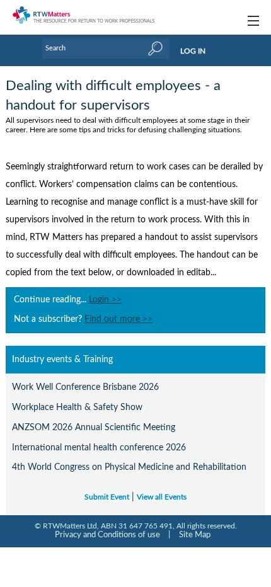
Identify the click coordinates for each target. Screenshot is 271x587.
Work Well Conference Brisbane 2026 (85, 387)
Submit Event (106, 497)
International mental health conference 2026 (99, 447)
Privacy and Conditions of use (107, 534)
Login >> (105, 299)
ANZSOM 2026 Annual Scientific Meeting (93, 427)
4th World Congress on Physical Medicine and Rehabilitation (129, 467)
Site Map (194, 534)
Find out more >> (118, 319)
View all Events (162, 497)
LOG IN (192, 51)
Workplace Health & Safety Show (77, 407)
